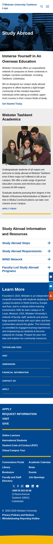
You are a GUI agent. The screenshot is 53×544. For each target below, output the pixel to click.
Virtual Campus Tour (13, 450)
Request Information (19, 414)
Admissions (8, 364)
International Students (14, 440)
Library (6, 467)
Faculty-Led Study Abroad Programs (20, 269)
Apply (5, 389)
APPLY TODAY (9, 208)
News (32, 467)
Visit (4, 356)
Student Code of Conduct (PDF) (20, 445)
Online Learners (11, 435)
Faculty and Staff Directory (11, 479)
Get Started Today (12, 103)
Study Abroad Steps (16, 243)
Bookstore (8, 472)
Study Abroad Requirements (22, 251)
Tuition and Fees (11, 347)
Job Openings (36, 477)
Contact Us (9, 381)
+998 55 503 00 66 (21, 490)
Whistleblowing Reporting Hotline (21, 518)
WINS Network (12, 259)
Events (33, 472)
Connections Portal (13, 462)
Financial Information (15, 372)
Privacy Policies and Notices (18, 515)
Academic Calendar (40, 462)
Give (5, 423)
